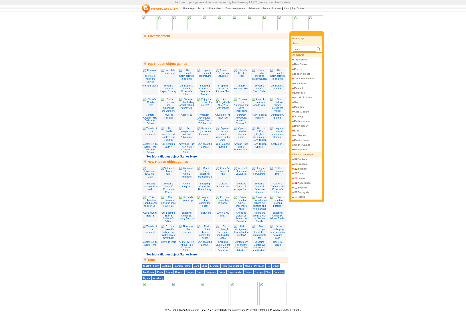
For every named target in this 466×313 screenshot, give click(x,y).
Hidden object (215, 8)
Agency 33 (186, 114)
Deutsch (302, 159)
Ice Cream (149, 272)
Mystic (147, 278)
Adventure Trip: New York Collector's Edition (187, 148)
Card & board (301, 111)
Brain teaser (301, 126)
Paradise (279, 272)
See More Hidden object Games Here (171, 156)
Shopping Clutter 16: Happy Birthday (168, 88)
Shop (205, 266)
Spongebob (235, 266)
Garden (179, 272)
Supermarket (235, 272)
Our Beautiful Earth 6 (278, 87)
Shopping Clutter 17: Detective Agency (204, 90)
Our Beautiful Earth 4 (168, 145)
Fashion (178, 266)
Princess (259, 266)
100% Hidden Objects (259, 145)
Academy (158, 278)
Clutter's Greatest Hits (241, 87)
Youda (169, 272)
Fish (224, 266)
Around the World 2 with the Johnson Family (259, 217)
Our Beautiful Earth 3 (205, 145)
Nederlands (304, 183)
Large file (299, 92)
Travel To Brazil (278, 243)
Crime (222, 272)
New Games (300, 64)
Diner (276, 266)
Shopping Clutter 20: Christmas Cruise (168, 188)
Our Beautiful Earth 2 (223, 145)
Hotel (188, 266)
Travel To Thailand (168, 116)
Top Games (298, 8)
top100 (147, 266)
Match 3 (298, 88)
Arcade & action (272, 8)
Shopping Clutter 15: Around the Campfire (241, 217)
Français (302, 164)
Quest (200, 272)
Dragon (190, 272)
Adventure (254, 8)
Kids (286, 8)
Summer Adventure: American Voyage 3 (241, 119)
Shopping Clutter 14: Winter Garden (277, 215)
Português (303, 192)
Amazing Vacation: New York (150, 186)
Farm (156, 266)
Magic (248, 266)
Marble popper (302, 121)
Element (214, 266)
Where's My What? (223, 214)
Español (302, 168)
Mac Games (300, 149)
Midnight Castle (150, 85)
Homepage (189, 8)
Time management (236, 8)
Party (160, 272)
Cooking (166, 266)
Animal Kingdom (186, 185)
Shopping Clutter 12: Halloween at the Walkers (259, 246)
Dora (196, 266)
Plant (268, 272)
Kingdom (211, 272)
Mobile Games (302, 140)
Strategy (298, 116)
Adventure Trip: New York (223, 116)
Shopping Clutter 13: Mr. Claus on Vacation (223, 246)
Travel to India (168, 242)
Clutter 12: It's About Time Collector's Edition (150, 148)
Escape (259, 272)
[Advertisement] (215, 48)
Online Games (302, 144)
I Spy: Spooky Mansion (259, 116)
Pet (268, 266)
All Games (300, 135)
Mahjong (299, 107)
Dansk (301, 173)
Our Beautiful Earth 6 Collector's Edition (186, 90)
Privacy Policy (245, 310)
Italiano (302, 178)
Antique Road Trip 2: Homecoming (241, 147)
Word (297, 102)
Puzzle (201, 8)
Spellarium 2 (277, 144)
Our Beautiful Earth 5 (278, 116)
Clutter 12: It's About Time (150, 243)
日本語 (301, 197)
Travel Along (204, 212)
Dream (248, 272)
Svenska (302, 187)
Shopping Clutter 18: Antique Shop (223, 88)
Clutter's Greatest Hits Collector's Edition (150, 119)
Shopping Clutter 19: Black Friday (259, 88)
